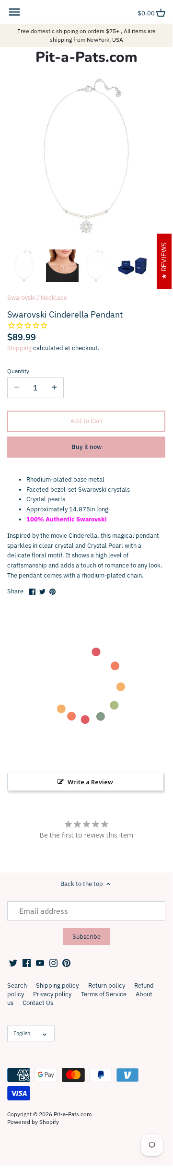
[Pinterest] (66, 962)
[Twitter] (13, 962)
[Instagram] (53, 962)
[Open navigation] (14, 12)
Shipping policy (57, 985)
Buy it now (86, 447)
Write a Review (90, 782)
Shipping (19, 348)
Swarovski (21, 298)
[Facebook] (27, 962)
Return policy (106, 985)
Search (17, 985)
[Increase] (54, 387)
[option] (24, 266)
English (21, 1033)
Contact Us (38, 1003)
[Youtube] (40, 962)
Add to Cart (86, 421)
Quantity (18, 371)
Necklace (54, 298)
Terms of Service (104, 994)
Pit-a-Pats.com (86, 57)
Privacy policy (52, 994)
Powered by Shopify (33, 1121)
